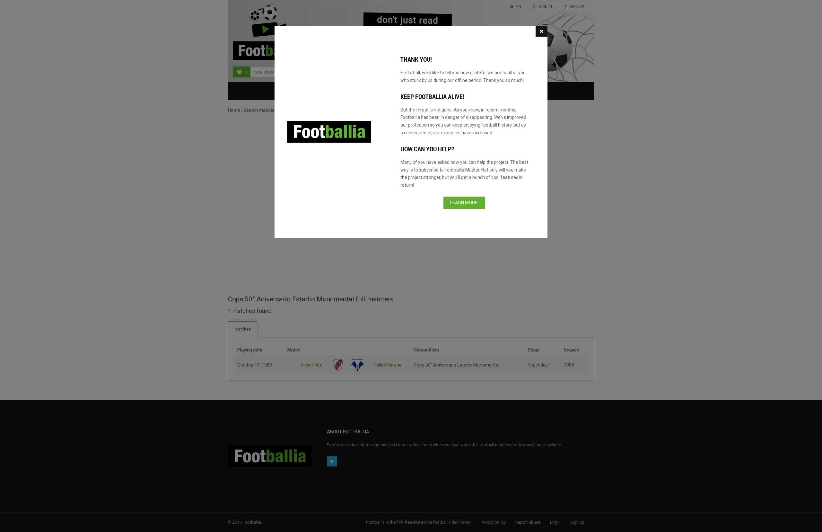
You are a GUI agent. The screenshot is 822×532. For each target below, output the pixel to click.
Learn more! (464, 202)
